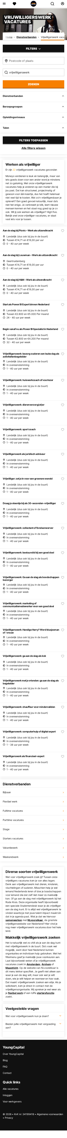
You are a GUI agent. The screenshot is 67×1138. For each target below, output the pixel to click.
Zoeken (33, 84)
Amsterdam (33, 964)
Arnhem (46, 964)
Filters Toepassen (33, 140)
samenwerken (13, 920)
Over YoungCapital (13, 1053)
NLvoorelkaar (35, 920)
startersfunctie (45, 993)
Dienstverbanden (26, 37)
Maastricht (11, 967)
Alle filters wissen (33, 148)
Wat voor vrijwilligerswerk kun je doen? (27, 1016)
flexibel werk (15, 993)
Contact (7, 1072)
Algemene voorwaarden (50, 1114)
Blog (5, 1060)
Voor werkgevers (12, 1101)
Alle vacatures (10, 1088)
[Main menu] (4, 4)
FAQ (5, 1066)
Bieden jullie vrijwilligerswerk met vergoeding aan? (30, 1025)
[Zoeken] (54, 4)
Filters (32, 48)
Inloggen (7, 1095)
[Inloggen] (62, 4)
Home (8, 37)
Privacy (9, 1117)
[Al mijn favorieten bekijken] (14, 4)
